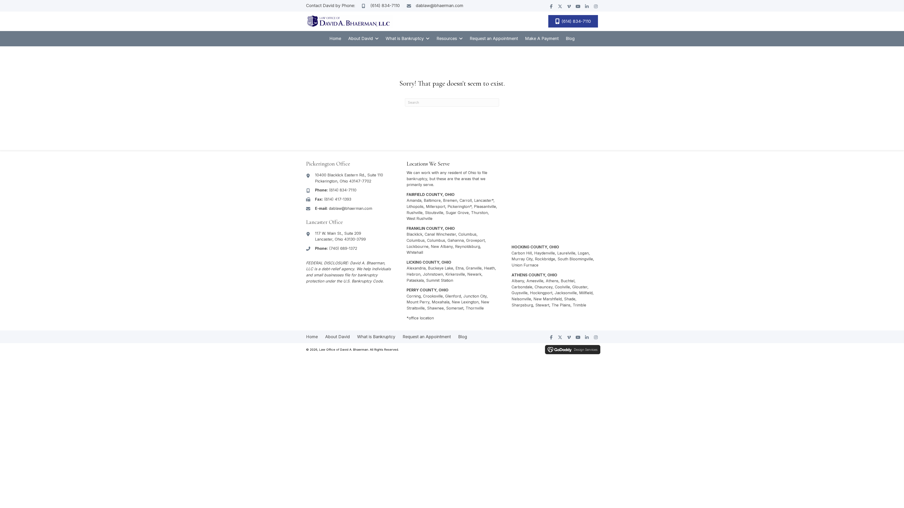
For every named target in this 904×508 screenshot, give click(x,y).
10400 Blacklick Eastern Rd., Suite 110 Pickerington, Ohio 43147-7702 (349, 178)
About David (337, 336)
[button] (551, 6)
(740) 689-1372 (343, 248)
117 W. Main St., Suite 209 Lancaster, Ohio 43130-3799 (340, 236)
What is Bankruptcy (376, 336)
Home (312, 336)
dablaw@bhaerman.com (439, 5)
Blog (462, 336)
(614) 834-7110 (385, 5)
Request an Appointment (427, 336)
